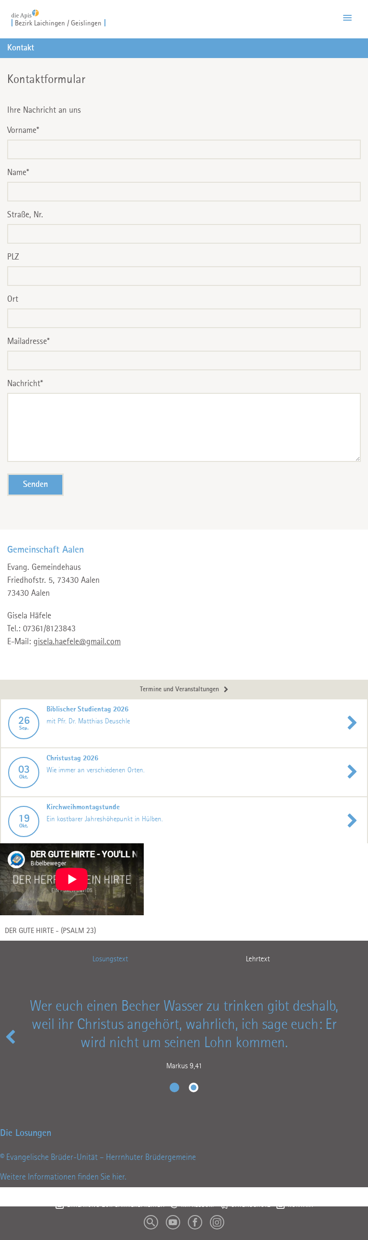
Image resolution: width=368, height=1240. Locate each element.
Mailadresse (28, 341)
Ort (12, 299)
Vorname (23, 130)
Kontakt (20, 48)
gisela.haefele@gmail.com (77, 642)
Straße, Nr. (25, 215)
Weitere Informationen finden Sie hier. (63, 1177)
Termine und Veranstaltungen (179, 689)
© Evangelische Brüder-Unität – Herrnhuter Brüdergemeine (98, 1157)
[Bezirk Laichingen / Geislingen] (25, 11)
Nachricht (25, 383)
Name (18, 172)
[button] (347, 18)
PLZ (13, 257)
